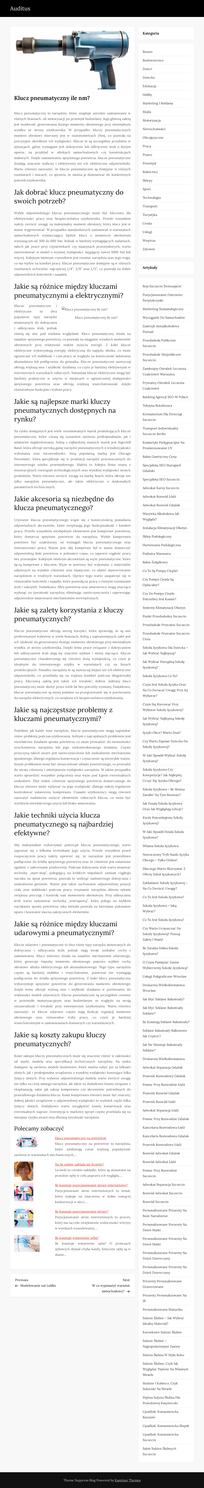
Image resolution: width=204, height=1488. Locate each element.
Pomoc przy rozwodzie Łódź (164, 1085)
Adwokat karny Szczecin (161, 488)
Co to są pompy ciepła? (160, 571)
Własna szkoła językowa (160, 846)
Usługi (147, 232)
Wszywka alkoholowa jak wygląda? (161, 516)
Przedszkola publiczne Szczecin (159, 343)
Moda (147, 112)
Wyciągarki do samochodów (164, 317)
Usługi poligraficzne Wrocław (165, 976)
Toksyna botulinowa (157, 405)
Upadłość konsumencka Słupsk (166, 1426)
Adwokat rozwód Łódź (159, 496)
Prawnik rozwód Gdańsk (161, 1093)
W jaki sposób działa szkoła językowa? (163, 834)
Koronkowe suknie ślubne (162, 1332)
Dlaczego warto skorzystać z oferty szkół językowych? (164, 871)
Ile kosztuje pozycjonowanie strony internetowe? (91, 1185)
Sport (147, 189)
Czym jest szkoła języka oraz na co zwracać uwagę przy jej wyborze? (165, 690)
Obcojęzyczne (153, 137)
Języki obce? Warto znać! (162, 733)
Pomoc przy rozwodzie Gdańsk (166, 1119)
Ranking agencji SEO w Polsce (165, 397)
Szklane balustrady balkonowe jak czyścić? (165, 1033)
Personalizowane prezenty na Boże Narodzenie (165, 1213)
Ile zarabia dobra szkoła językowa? (160, 951)
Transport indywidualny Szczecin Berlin (160, 431)
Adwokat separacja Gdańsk (163, 1067)
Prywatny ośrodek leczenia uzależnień (163, 385)
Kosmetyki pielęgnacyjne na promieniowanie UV (163, 445)
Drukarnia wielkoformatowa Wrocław (164, 988)
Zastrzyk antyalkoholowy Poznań (161, 329)
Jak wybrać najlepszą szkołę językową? (164, 721)
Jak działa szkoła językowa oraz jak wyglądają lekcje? (163, 806)
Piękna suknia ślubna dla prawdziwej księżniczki (161, 1400)
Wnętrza (149, 240)
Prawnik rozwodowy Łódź (162, 1145)
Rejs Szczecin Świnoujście (162, 286)
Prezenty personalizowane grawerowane (162, 1284)
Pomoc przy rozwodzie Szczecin (160, 1173)
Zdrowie (149, 249)
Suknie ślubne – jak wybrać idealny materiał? (163, 1321)
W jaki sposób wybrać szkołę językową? (164, 758)
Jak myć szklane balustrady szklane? (163, 1010)
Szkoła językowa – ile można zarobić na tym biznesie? (164, 792)
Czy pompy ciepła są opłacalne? (158, 582)
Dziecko (149, 77)
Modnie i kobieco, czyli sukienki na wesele (160, 1386)
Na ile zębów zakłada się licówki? (79, 1164)
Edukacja (149, 86)
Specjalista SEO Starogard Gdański (162, 468)
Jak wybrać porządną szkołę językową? (164, 664)
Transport (150, 206)
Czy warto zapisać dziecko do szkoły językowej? (165, 744)
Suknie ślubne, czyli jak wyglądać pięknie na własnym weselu (165, 1369)
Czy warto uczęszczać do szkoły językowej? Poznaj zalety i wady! (162, 933)
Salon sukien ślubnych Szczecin (159, 1451)
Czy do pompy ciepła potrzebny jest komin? (159, 596)
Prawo (147, 155)
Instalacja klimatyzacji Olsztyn (165, 528)
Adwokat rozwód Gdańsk (161, 505)
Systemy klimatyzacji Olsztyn (164, 608)
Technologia (152, 198)
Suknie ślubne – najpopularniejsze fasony (161, 1343)
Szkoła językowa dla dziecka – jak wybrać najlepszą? (165, 650)
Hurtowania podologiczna (162, 545)
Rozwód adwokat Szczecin (162, 1193)
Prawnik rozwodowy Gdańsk (164, 1076)
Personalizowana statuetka (162, 1309)
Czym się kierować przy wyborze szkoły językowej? (163, 707)
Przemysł (149, 163)
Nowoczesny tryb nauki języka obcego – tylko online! (166, 857)
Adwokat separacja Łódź (161, 1110)
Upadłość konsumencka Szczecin (160, 1437)
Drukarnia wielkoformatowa (164, 1059)
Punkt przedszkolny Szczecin (164, 616)
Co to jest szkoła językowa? (163, 897)
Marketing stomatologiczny (163, 309)
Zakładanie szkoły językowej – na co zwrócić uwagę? (165, 885)
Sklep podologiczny (157, 536)
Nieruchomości (154, 129)
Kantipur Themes (128, 1480)
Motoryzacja (152, 120)
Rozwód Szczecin (156, 1202)
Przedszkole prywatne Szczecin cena (166, 636)
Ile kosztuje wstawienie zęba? (77, 1238)
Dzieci (147, 69)
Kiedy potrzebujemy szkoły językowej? (163, 820)
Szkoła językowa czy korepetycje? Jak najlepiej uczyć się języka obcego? (162, 775)
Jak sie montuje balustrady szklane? (162, 1047)
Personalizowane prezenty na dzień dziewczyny (165, 1255)
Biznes (147, 52)
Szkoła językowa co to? (160, 676)
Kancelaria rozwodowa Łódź (164, 1127)
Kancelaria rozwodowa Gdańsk (166, 1136)
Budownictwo (153, 60)
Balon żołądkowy (155, 562)
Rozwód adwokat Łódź (159, 1162)
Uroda (147, 223)
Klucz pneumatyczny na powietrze (80, 1138)
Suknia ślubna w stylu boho (163, 1355)
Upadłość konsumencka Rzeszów (160, 1414)
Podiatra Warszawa (157, 554)
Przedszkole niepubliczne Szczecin (162, 357)
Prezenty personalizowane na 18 (165, 1298)
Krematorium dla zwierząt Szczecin (162, 417)
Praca (147, 146)
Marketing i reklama (158, 103)
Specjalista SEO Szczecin (161, 479)
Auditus (20, 8)
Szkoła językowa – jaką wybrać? (160, 908)
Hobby (147, 95)
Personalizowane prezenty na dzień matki (165, 1227)
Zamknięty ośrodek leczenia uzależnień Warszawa (164, 371)
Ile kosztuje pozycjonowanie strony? (81, 1211)
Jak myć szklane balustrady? (163, 999)
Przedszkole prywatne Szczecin (166, 625)
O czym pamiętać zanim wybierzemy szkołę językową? (165, 965)
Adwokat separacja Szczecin (164, 1184)
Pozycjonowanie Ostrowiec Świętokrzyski (163, 297)
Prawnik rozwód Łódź (159, 1102)
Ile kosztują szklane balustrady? (166, 1022)
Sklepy (147, 180)
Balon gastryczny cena (160, 457)
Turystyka (150, 215)
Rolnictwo (150, 172)
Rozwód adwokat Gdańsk (161, 1153)
